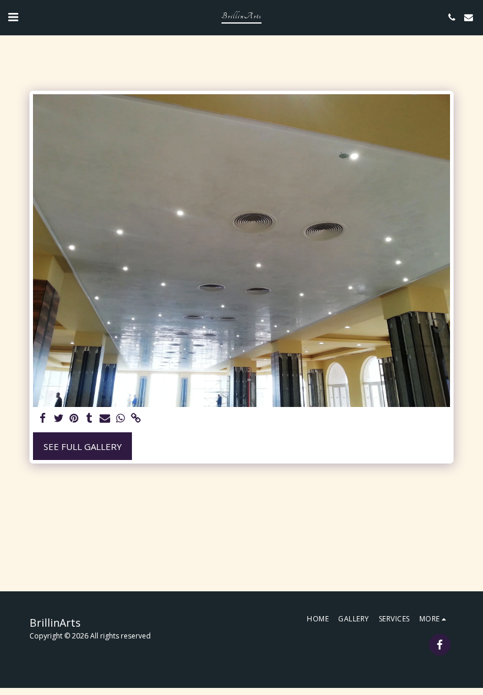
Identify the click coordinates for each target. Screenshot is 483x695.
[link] (135, 418)
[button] (13, 17)
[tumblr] (89, 418)
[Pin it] (74, 418)
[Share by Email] (105, 418)
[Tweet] (58, 418)
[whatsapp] (120, 418)
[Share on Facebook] (43, 418)
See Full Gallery (83, 446)
